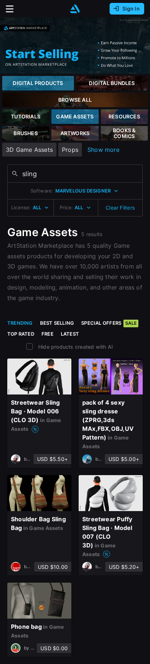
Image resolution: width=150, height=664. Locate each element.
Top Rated (20, 334)
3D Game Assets (29, 149)
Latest (70, 334)
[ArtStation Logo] (75, 8)
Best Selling (57, 323)
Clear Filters (120, 208)
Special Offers (109, 323)
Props (70, 149)
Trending (20, 323)
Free (48, 334)
